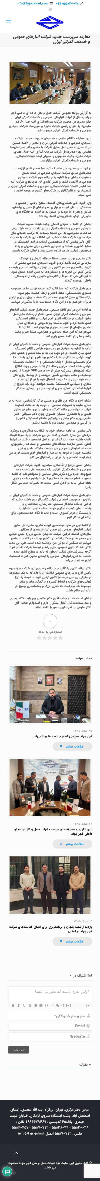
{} (63, 1005)
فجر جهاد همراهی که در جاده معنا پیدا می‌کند (62, 736)
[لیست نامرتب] (40, 1005)
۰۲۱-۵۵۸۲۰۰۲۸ (67, 3)
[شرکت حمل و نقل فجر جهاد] (50, 23)
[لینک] (57, 1005)
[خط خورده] (29, 1005)
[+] (68, 1005)
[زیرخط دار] (24, 1005)
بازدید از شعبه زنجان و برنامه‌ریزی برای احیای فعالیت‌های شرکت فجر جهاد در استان (50, 929)
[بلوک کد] (52, 1005)
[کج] (18, 1005)
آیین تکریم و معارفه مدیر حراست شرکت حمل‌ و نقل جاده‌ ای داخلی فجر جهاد (53, 831)
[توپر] (13, 1005)
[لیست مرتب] (35, 1005)
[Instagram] (50, 9)
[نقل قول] (46, 1005)
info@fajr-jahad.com (33, 3)
